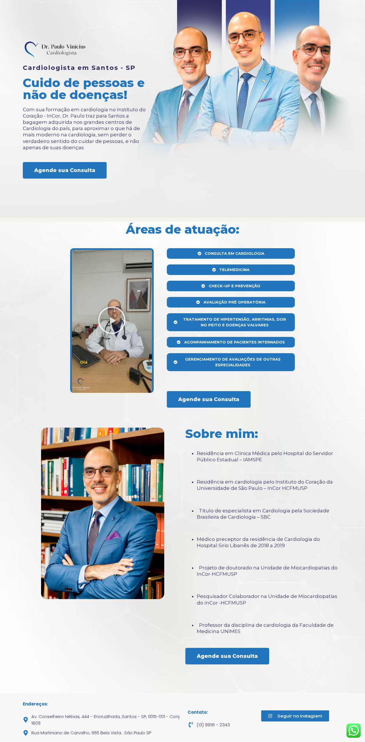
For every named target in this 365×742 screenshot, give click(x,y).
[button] (112, 321)
